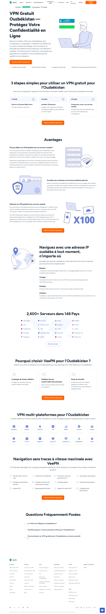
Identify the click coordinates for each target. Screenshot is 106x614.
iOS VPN (12, 577)
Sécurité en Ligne (58, 574)
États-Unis (77, 337)
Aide (67, 2)
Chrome (12, 583)
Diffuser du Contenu (59, 567)
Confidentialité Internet (60, 570)
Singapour (26, 337)
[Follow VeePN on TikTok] (19, 607)
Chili (24, 325)
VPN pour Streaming (59, 586)
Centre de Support (43, 567)
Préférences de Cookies (45, 589)
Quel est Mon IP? (73, 567)
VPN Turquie (72, 601)
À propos (41, 592)
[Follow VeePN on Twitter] (14, 607)
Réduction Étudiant (29, 586)
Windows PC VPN (14, 567)
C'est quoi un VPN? (50, 2)
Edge (11, 589)
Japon (76, 329)
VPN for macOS (13, 570)
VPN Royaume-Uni (73, 595)
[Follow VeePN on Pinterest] (27, 607)
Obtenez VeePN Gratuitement (21, 62)
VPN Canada (72, 598)
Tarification (61, 2)
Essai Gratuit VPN (28, 580)
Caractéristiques (38, 2)
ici (29, 107)
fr (81, 2)
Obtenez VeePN (91, 2)
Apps (21, 2)
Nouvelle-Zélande (45, 333)
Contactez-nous (43, 570)
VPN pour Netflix (58, 589)
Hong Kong (26, 329)
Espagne (60, 325)
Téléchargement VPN (29, 570)
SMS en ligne (72, 577)
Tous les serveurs (53, 344)
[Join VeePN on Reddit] (23, 607)
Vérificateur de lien (73, 580)
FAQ (40, 574)
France (76, 325)
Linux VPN (12, 574)
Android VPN (13, 580)
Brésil (59, 321)
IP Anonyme (57, 577)
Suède (42, 337)
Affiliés (85, 567)
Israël (59, 329)
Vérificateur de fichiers (74, 583)
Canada (76, 321)
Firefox (11, 586)
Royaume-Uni (78, 333)
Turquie (59, 337)
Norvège (26, 333)
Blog (25, 592)
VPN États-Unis (72, 592)
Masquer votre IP (73, 570)
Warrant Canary (43, 586)
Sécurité (28, 2)
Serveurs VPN (27, 589)
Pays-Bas (60, 333)
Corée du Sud (44, 325)
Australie (43, 321)
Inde (41, 329)
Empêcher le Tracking (59, 583)
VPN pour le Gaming (59, 580)
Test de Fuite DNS (73, 574)
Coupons (26, 583)
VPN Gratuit (12, 592)
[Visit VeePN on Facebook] (10, 607)
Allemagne (26, 321)
